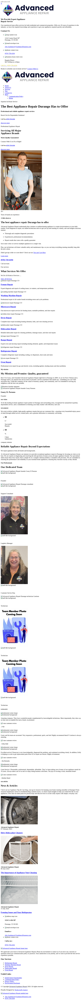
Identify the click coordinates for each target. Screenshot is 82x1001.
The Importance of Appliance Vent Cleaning (19, 873)
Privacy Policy (9, 981)
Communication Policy (16, 96)
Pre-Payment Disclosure (12, 983)
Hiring (11, 98)
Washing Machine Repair (11, 296)
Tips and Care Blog (39, 252)
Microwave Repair (8, 307)
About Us (8, 87)
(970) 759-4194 (10, 53)
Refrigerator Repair (9, 351)
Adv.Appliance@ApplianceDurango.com (18, 47)
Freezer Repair (7, 284)
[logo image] (14, 993)
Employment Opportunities (13, 978)
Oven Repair (6, 362)
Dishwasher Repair (8, 329)
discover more (5, 123)
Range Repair (6, 340)
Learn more (4, 256)
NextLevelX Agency (21, 990)
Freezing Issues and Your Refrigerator (16, 912)
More (6, 94)
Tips (6, 91)
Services (7, 89)
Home (7, 86)
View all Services (6, 279)
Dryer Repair (6, 318)
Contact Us (8, 93)
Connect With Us (32, 69)
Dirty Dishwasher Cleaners (12, 833)
